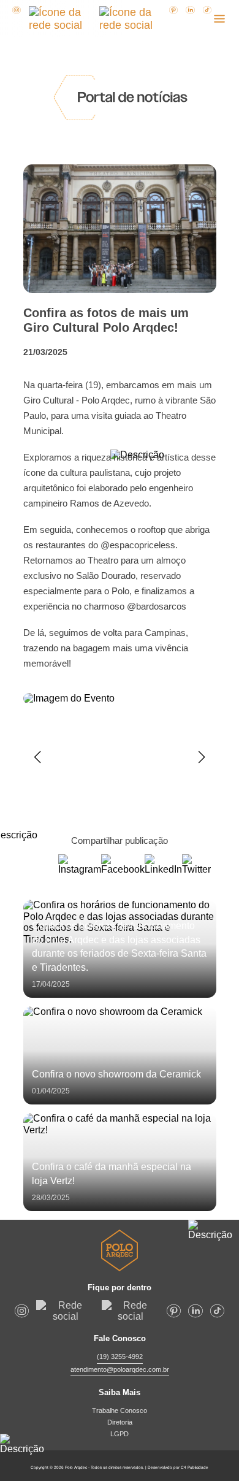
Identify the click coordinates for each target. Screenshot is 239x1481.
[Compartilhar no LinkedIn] (163, 864)
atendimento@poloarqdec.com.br (119, 1369)
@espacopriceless (138, 545)
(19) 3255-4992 (120, 1356)
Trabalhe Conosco (119, 1410)
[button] (37, 757)
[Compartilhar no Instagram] (79, 864)
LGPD (119, 1433)
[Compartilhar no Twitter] (196, 864)
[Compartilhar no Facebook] (123, 864)
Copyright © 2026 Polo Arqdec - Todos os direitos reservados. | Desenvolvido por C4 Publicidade (119, 1467)
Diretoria (119, 1422)
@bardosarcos (156, 606)
